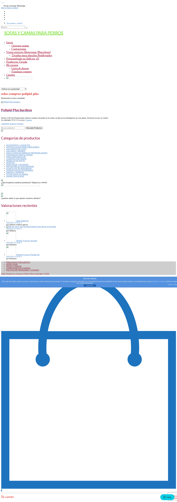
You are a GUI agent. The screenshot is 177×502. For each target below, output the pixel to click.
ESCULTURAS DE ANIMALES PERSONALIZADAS (26, 153)
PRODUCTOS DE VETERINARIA (19, 170)
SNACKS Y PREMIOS (15, 172)
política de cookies (158, 281)
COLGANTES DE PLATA (16, 149)
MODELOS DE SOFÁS (15, 161)
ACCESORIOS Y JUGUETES (18, 145)
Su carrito (14, 23)
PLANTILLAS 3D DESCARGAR (19, 168)
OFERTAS (10, 163)
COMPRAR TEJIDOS (8, 124)
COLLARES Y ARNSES (15, 151)
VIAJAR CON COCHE (15, 176)
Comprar (28, 120)
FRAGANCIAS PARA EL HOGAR (19, 155)
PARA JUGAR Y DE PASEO (17, 165)
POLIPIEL (20, 124)
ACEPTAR (90, 285)
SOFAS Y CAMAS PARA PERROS (33, 32)
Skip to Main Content (9, 8)
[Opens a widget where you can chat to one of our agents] (167, 497)
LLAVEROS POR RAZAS (16, 159)
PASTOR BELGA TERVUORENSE (20, 166)
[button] (2, 2)
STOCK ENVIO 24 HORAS (17, 174)
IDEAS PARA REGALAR (16, 157)
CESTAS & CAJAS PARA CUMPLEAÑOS (22, 147)
